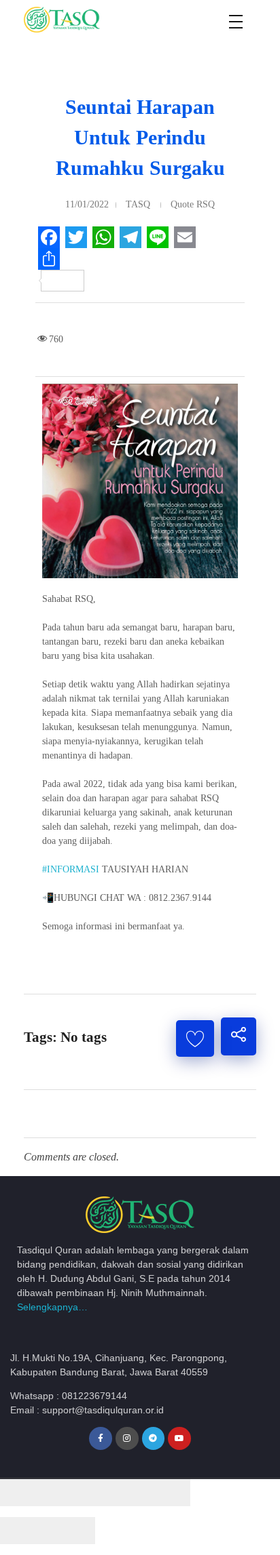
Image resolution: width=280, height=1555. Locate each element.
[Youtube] (179, 1438)
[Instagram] (127, 1438)
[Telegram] (153, 1438)
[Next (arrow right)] (71, 1530)
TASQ (138, 204)
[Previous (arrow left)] (24, 1530)
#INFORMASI (70, 869)
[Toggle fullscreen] (119, 1492)
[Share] (71, 1492)
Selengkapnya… (52, 1306)
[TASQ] (78, 20)
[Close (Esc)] (24, 1492)
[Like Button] (195, 1038)
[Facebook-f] (100, 1438)
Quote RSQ (193, 204)
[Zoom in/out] (166, 1492)
